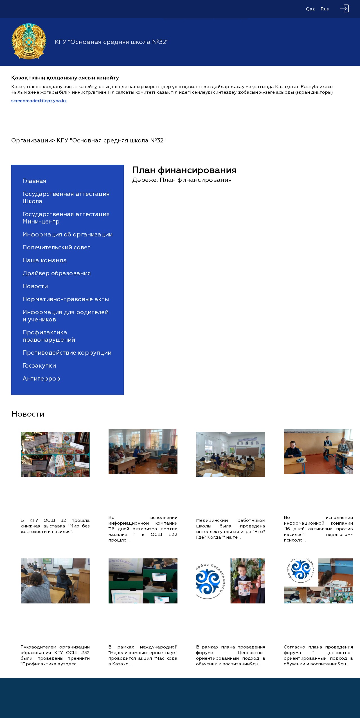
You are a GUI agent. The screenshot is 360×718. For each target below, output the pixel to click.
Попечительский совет (56, 247)
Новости (35, 286)
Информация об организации (67, 234)
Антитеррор (41, 378)
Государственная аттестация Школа (66, 197)
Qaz (310, 9)
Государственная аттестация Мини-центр (66, 218)
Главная (34, 181)
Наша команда (44, 260)
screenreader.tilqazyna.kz (39, 101)
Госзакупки (39, 365)
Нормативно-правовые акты (65, 299)
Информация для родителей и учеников (65, 315)
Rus (325, 9)
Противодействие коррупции (66, 352)
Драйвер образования (56, 273)
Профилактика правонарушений (48, 336)
